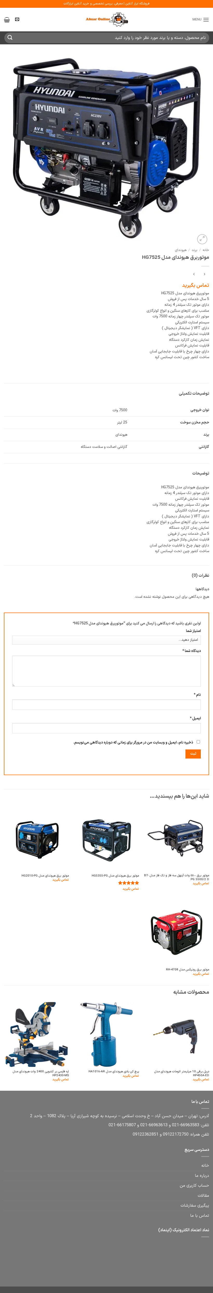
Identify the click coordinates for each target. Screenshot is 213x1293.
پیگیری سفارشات (195, 1205)
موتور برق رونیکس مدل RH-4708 (187, 970)
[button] (200, 19)
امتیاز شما (193, 631)
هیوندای (181, 250)
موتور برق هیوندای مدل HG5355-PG (115, 876)
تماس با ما (199, 1216)
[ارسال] (10, 38)
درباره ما (202, 1176)
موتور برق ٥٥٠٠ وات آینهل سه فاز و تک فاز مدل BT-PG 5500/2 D (176, 878)
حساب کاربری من (194, 1186)
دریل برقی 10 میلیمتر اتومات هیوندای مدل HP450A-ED (181, 1074)
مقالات (203, 1196)
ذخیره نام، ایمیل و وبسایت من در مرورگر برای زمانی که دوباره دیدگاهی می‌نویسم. (133, 742)
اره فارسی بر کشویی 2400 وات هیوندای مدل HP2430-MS (41, 1074)
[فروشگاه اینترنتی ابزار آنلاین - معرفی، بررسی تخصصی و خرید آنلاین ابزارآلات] (106, 20)
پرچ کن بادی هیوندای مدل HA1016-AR (114, 1072)
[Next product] (204, 275)
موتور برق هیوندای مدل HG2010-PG (45, 876)
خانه (206, 250)
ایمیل (195, 718)
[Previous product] (194, 275)
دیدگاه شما (191, 651)
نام (197, 695)
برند (194, 250)
